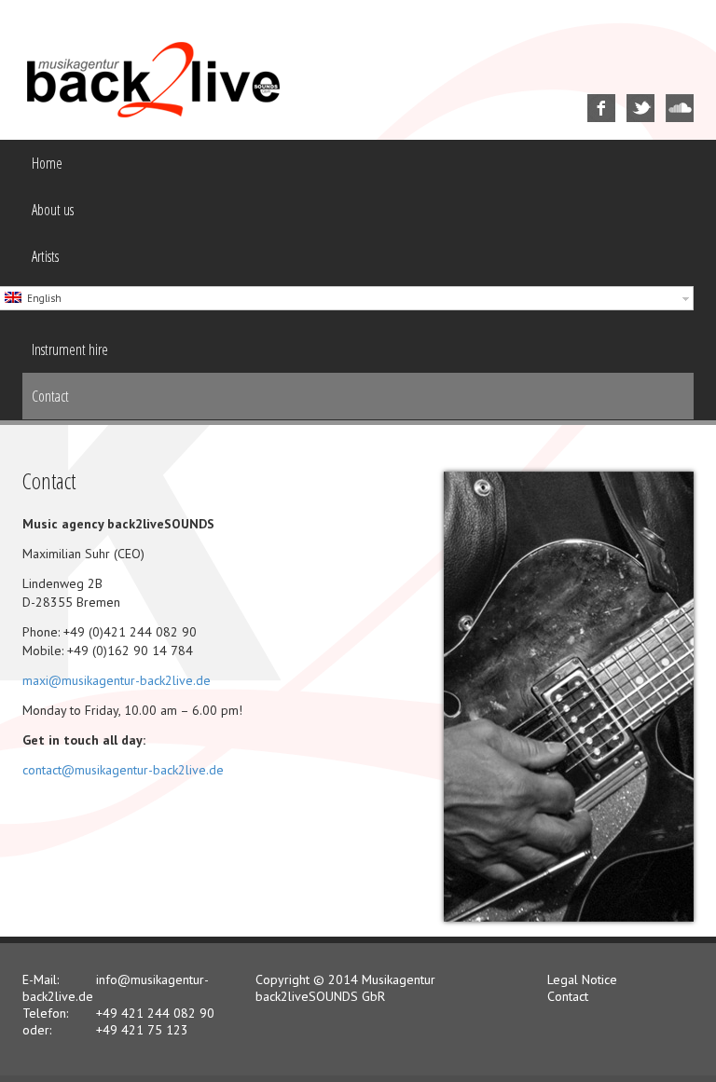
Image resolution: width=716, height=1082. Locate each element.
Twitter (627, 94)
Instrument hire (70, 349)
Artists (45, 256)
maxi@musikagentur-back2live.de (116, 680)
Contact (50, 396)
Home (47, 163)
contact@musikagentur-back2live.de (123, 769)
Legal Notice (582, 979)
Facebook (590, 94)
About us (53, 209)
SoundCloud (670, 94)
